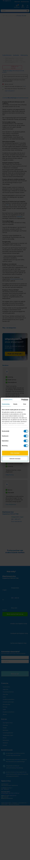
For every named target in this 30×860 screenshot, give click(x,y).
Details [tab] (15, 404)
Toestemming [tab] (5, 404)
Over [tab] (24, 404)
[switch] (26, 436)
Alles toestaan (15, 453)
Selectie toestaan (15, 458)
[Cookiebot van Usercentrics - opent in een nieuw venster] (21, 400)
